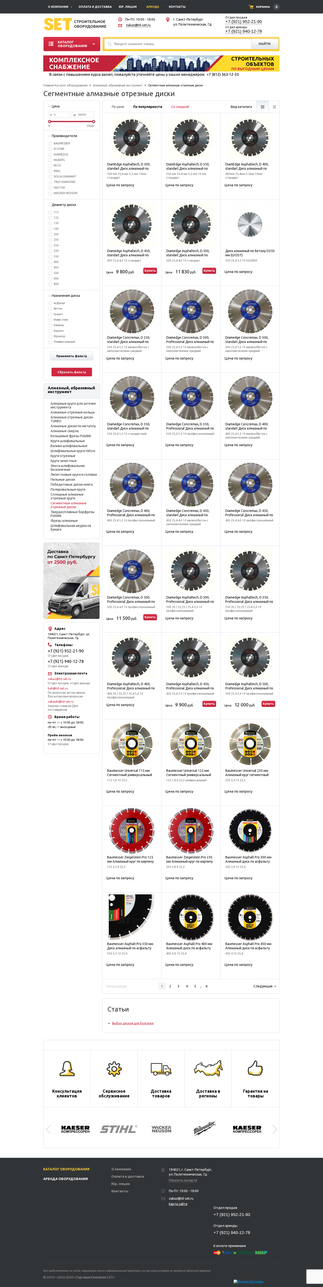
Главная (48, 85)
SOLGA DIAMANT (65, 176)
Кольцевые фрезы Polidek (71, 436)
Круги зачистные (64, 461)
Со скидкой (180, 107)
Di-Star (59, 148)
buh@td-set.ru (58, 688)
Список (274, 107)
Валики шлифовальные (69, 446)
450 (56, 267)
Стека (262, 107)
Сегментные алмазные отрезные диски (69, 505)
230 (56, 239)
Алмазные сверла (65, 431)
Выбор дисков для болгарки (132, 1023)
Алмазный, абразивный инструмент (117, 85)
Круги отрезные (63, 456)
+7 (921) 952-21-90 (243, 21)
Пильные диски (63, 479)
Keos (57, 165)
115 (56, 212)
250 (56, 245)
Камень (59, 325)
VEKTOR (59, 187)
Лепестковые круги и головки (74, 474)
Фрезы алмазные (64, 521)
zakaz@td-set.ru (138, 25)
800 (56, 283)
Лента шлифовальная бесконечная (68, 467)
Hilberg (59, 159)
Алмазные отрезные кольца (73, 412)
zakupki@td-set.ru (61, 701)
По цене (118, 107)
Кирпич (59, 330)
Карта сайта (178, 1204)
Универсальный (64, 341)
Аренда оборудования (65, 1179)
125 (56, 217)
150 (56, 223)
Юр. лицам (120, 1184)
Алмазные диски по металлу (73, 426)
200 (56, 234)
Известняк (61, 319)
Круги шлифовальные (68, 441)
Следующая (262, 986)
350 (56, 256)
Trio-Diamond (64, 181)
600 (56, 278)
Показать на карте (183, 1180)
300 (56, 250)
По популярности (147, 107)
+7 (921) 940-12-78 (243, 31)
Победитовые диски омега (72, 484)
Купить (150, 270)
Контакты (119, 1191)
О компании (121, 1169)
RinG (57, 171)
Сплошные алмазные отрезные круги (67, 496)
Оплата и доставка (127, 1176)
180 (56, 228)
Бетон (58, 308)
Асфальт (59, 303)
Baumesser (62, 143)
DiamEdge (61, 154)
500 (56, 273)
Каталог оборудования (71, 85)
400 (56, 261)
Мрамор (59, 336)
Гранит (58, 314)
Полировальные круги (68, 489)
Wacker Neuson (65, 193)
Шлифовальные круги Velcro (73, 451)
